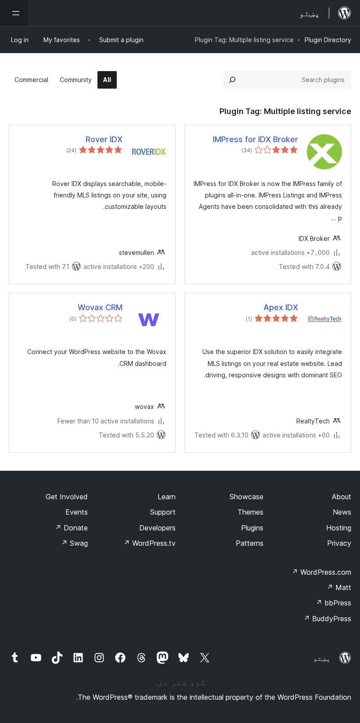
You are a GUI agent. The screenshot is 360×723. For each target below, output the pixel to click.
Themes (250, 512)
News (342, 512)
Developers (157, 527)
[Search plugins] (232, 80)
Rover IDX (104, 139)
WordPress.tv (149, 543)
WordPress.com (321, 572)
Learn (167, 496)
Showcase (246, 496)
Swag (74, 543)
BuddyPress (327, 618)
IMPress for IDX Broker (255, 139)
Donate (71, 527)
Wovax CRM (100, 307)
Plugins (252, 527)
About (341, 496)
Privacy (339, 543)
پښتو (322, 658)
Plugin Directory (328, 39)
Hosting (338, 527)
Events (76, 512)
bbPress (333, 602)
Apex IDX (280, 307)
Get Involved (67, 496)
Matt (339, 587)
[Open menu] (14, 13)
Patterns (249, 543)
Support (163, 512)
